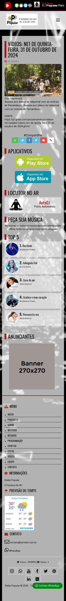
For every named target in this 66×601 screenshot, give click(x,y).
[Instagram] (11, 571)
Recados (12, 435)
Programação (15, 441)
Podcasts (13, 419)
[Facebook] (37, 571)
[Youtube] (28, 571)
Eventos (12, 446)
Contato (12, 467)
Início (11, 414)
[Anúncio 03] (33, 360)
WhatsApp (14, 550)
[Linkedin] (28, 579)
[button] (57, 20)
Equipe (11, 461)
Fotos (11, 451)
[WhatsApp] (20, 571)
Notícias (12, 430)
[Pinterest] (54, 571)
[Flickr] (37, 579)
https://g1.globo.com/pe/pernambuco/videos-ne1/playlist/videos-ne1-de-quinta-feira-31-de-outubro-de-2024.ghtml (30, 123)
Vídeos (11, 456)
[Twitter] (45, 571)
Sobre (11, 425)
